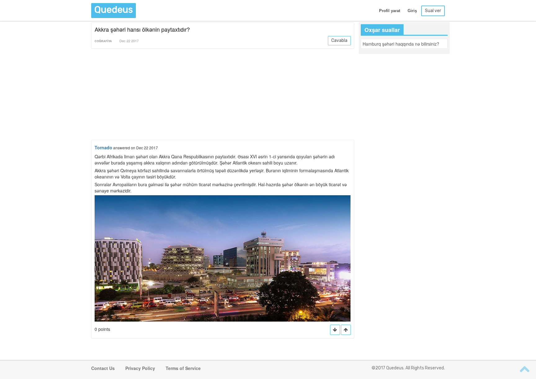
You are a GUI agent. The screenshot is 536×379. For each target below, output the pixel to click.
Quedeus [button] (113, 9)
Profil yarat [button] (389, 10)
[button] (346, 330)
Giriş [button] (412, 10)
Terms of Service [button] (183, 368)
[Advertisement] (222, 95)
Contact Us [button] (103, 368)
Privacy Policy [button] (140, 368)
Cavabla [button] (339, 40)
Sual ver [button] (433, 10)
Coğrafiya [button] (103, 41)
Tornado (103, 147)
